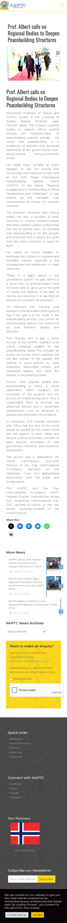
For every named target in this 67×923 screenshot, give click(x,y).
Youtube (14, 792)
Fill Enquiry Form (22, 678)
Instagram (15, 797)
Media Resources (20, 743)
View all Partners (24, 850)
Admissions (16, 738)
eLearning (15, 752)
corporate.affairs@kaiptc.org (28, 661)
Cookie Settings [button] (17, 914)
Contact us (15, 756)
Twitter (13, 788)
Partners (14, 747)
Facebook (15, 783)
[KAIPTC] (13, 5)
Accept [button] (37, 914)
